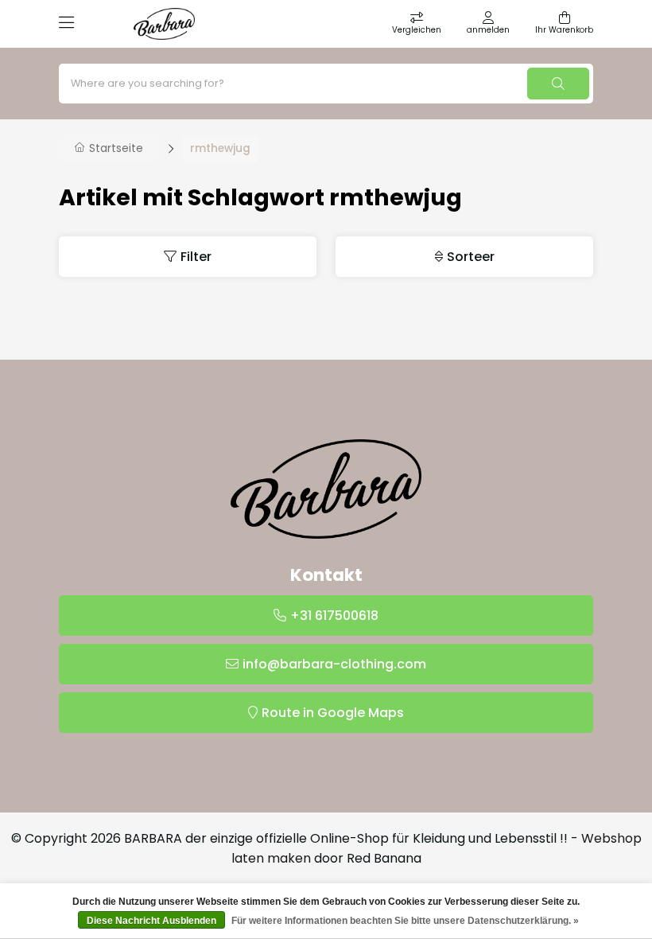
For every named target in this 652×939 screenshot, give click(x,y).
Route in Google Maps (333, 712)
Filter (196, 256)
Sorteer (471, 256)
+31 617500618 (334, 615)
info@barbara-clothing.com (334, 664)
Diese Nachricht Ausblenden (151, 920)
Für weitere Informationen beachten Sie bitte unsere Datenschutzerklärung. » (405, 920)
